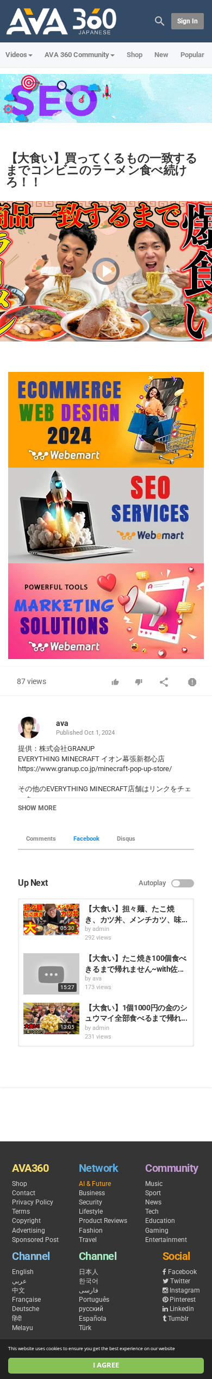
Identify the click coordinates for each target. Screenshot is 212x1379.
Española (93, 1318)
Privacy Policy (32, 1202)
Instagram (185, 1290)
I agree (106, 1365)
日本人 (88, 1272)
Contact (23, 1193)
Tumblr (178, 1318)
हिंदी (17, 1318)
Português (94, 1299)
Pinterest (183, 1299)
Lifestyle (91, 1211)
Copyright (26, 1221)
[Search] (159, 20)
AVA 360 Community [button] (77, 55)
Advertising (28, 1230)
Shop (134, 55)
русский (91, 1309)
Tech (152, 1211)
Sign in (187, 21)
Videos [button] (16, 55)
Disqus (126, 838)
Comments (41, 838)
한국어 (88, 1281)
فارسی (88, 1290)
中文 (18, 1290)
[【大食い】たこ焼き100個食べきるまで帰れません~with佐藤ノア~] (51, 974)
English (23, 1272)
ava (62, 723)
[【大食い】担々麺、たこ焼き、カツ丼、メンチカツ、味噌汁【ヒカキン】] (51, 919)
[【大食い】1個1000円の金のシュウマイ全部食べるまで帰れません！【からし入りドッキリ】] (51, 1018)
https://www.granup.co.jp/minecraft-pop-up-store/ (95, 769)
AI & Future (95, 1184)
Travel (88, 1240)
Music (154, 1184)
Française (26, 1299)
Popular (192, 55)
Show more (37, 808)
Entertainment (166, 1240)
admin (100, 929)
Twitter (180, 1281)
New (161, 55)
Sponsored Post (35, 1240)
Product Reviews (103, 1221)
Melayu (22, 1328)
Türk (85, 1328)
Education (160, 1221)
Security (90, 1202)
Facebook (86, 838)
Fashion (91, 1230)
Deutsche (25, 1309)
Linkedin (182, 1309)
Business (92, 1193)
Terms (21, 1211)
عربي (19, 1281)
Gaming (157, 1230)
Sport (153, 1193)
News (153, 1202)
